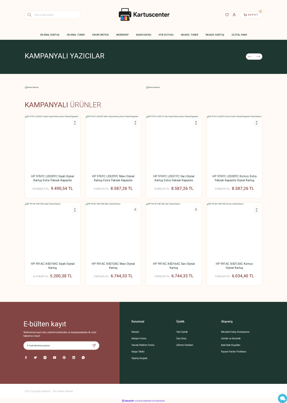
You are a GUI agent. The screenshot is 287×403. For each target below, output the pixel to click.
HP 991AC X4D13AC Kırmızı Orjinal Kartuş (234, 266)
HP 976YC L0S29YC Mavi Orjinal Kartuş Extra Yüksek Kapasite (113, 178)
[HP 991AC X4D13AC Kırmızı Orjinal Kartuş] (234, 230)
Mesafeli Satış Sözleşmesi (235, 331)
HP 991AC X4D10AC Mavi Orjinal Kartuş (113, 266)
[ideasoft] (128, 400)
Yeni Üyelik (182, 331)
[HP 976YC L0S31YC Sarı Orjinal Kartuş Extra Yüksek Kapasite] (174, 143)
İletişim (135, 331)
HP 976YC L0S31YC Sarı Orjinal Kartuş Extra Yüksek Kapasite (173, 178)
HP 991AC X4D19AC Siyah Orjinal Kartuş (52, 266)
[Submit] (93, 345)
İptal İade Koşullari (230, 345)
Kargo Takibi (138, 351)
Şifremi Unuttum (184, 345)
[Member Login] (234, 14)
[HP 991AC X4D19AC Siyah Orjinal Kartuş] (52, 230)
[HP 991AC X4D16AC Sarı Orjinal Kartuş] (174, 230)
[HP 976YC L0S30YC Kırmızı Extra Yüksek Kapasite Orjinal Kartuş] (234, 143)
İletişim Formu (139, 338)
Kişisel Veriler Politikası (233, 351)
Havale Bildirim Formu (143, 345)
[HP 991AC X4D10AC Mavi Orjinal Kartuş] (113, 230)
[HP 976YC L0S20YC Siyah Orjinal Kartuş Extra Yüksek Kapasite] (52, 143)
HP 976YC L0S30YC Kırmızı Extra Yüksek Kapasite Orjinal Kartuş (234, 178)
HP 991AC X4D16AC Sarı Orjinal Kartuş (174, 266)
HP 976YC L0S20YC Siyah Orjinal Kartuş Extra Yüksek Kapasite (52, 178)
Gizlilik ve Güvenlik (231, 338)
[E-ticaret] (143, 401)
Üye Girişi (181, 338)
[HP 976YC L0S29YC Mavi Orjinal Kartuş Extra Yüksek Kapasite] (113, 143)
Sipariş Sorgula (139, 358)
